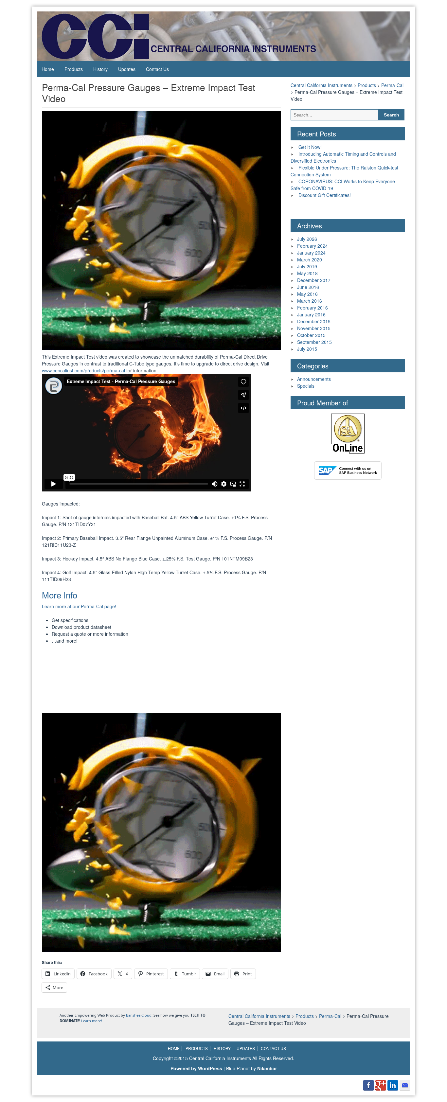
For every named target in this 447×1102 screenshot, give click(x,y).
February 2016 (312, 307)
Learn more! (91, 1020)
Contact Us (157, 69)
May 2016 (307, 294)
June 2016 (308, 287)
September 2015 (314, 342)
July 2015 (307, 349)
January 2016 (311, 314)
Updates (126, 69)
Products (73, 69)
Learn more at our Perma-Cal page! (79, 606)
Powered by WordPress (196, 1068)
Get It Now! (310, 147)
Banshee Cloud (139, 1015)
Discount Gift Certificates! (324, 195)
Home (48, 69)
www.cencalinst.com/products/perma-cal (83, 370)
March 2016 (309, 300)
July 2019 (307, 266)
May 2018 (307, 273)
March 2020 (309, 259)
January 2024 (311, 252)
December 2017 (314, 280)
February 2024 (312, 245)
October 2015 (311, 335)
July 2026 (307, 239)
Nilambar (267, 1068)
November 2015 (314, 328)
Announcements (314, 379)
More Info (59, 595)
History (100, 69)
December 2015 (314, 321)
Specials (305, 385)
